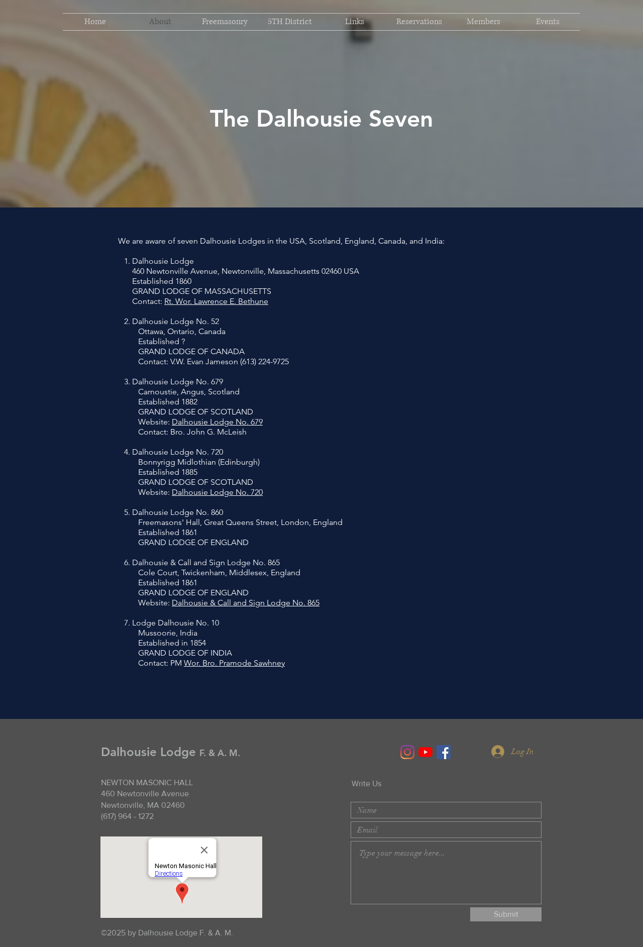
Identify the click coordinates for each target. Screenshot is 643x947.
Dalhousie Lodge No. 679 (217, 422)
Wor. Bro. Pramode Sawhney (234, 663)
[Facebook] (444, 752)
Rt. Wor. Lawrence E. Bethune (216, 301)
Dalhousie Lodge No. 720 (217, 492)
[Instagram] (407, 752)
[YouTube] (425, 752)
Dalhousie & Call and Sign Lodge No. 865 (245, 602)
